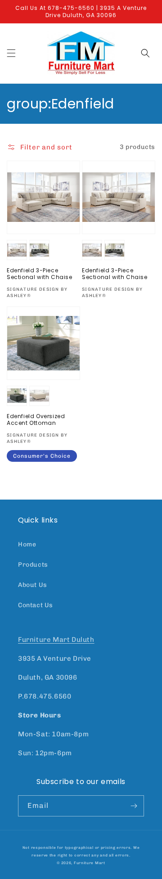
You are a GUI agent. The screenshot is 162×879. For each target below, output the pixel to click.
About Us (32, 585)
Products (33, 564)
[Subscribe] (134, 805)
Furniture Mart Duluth (56, 640)
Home (27, 544)
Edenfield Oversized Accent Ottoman (36, 420)
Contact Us (35, 605)
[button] (11, 53)
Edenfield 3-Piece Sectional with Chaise (39, 274)
